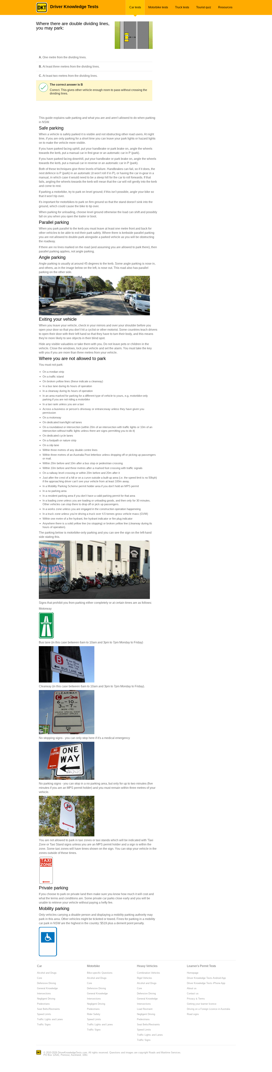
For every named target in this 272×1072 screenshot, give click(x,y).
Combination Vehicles (148, 972)
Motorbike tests (158, 7)
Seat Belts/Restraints (48, 1009)
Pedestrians (43, 1003)
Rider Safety (93, 1014)
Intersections (44, 993)
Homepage (192, 972)
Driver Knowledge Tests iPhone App (206, 983)
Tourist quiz (203, 7)
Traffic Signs (44, 1024)
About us (192, 988)
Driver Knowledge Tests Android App (206, 978)
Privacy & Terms (196, 998)
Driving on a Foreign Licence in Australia (208, 1009)
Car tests (135, 7)
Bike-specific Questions (100, 972)
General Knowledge (47, 988)
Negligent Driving (46, 998)
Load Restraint (144, 1009)
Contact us (193, 993)
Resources (225, 7)
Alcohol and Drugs (47, 972)
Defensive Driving (46, 983)
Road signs (193, 1014)
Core (39, 978)
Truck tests (182, 7)
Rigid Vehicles (144, 978)
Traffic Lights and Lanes (50, 1019)
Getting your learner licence (201, 1003)
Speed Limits (44, 1014)
